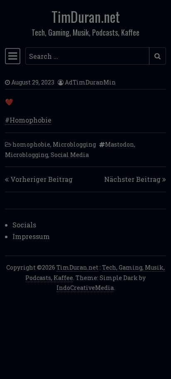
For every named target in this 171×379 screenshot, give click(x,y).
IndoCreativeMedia (85, 288)
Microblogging (74, 144)
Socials (24, 224)
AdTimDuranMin (90, 82)
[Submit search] (157, 56)
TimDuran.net (85, 16)
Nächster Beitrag (132, 179)
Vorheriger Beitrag (41, 179)
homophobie (31, 144)
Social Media (70, 155)
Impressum (31, 236)
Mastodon (119, 144)
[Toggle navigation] (12, 56)
